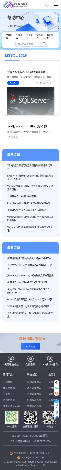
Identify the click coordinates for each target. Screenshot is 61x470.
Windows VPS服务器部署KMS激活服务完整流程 (30, 229)
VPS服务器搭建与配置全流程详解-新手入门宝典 (29, 167)
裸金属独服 (9, 388)
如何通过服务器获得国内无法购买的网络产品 (29, 258)
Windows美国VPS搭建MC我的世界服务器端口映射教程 (30, 219)
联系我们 (53, 400)
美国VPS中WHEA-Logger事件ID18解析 (26, 210)
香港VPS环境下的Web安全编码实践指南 (27, 282)
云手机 (6, 394)
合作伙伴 (53, 382)
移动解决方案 (34, 406)
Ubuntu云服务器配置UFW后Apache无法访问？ (30, 299)
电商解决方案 (34, 400)
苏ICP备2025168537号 (33, 457)
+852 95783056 (42, 441)
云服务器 (8, 382)
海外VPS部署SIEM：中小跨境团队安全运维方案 (30, 315)
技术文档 (50, 36)
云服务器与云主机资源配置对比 (22, 196)
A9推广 (52, 388)
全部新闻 (9, 36)
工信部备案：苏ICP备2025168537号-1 (32, 453)
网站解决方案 (34, 382)
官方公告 (53, 394)
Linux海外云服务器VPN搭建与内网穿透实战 (28, 203)
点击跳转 (30, 346)
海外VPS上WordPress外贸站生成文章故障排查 (30, 275)
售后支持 (30, 36)
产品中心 (53, 406)
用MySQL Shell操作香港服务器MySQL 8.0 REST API (28, 291)
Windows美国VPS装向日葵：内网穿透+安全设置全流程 (30, 188)
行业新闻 (19, 36)
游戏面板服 (9, 400)
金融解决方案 (34, 394)
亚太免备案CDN (11, 406)
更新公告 (40, 36)
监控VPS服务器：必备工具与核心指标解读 (28, 306)
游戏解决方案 (34, 388)
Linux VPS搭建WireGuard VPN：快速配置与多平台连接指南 (30, 177)
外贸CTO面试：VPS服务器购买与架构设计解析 (29, 267)
